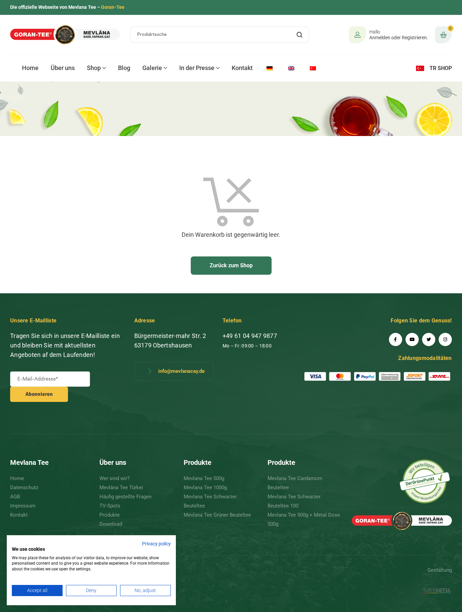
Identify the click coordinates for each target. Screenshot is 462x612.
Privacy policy (156, 543)
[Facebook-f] (395, 339)
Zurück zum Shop (231, 265)
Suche (300, 34)
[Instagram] (445, 339)
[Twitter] (428, 339)
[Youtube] (412, 339)
